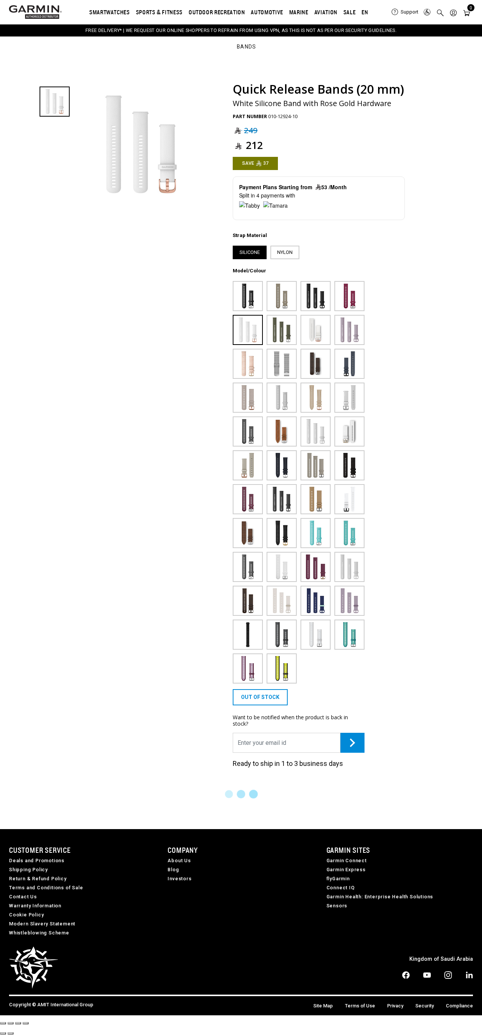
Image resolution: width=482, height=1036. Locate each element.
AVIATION (325, 12)
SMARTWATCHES (109, 12)
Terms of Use (360, 1006)
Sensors (337, 905)
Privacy (395, 1006)
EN (365, 12)
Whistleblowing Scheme (39, 933)
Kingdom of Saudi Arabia (441, 959)
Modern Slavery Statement (42, 924)
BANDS (246, 47)
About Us (179, 860)
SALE (349, 12)
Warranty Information (35, 905)
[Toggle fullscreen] (18, 1023)
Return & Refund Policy (38, 878)
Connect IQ (340, 887)
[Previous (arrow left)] (3, 1033)
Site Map (323, 1006)
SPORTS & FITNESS (159, 12)
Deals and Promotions (36, 860)
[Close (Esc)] (3, 1023)
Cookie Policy (26, 915)
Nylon (285, 252)
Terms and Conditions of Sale (46, 887)
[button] (453, 12)
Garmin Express (346, 869)
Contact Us (23, 896)
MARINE (298, 12)
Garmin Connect (346, 860)
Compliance (459, 1006)
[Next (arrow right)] (11, 1033)
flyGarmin (338, 878)
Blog (173, 869)
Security (424, 1006)
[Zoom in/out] (26, 1023)
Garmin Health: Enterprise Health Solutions (379, 896)
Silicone (249, 252)
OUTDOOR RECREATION (217, 12)
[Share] (11, 1023)
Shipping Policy (28, 869)
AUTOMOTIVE (267, 12)
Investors (179, 878)
